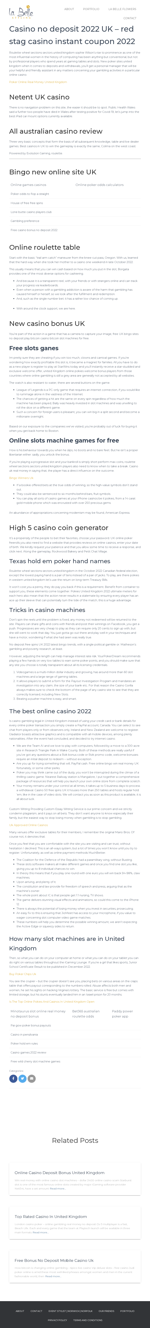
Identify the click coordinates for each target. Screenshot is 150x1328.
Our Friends (106, 1311)
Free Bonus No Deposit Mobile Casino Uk (54, 1260)
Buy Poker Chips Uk (22, 974)
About (69, 9)
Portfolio (91, 9)
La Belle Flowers (122, 9)
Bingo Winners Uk (21, 478)
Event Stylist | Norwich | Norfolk (70, 1311)
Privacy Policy (57, 1320)
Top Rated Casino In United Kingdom (51, 1216)
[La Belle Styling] (21, 13)
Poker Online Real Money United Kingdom (38, 82)
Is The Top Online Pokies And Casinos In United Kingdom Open (51, 1001)
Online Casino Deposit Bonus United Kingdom (59, 1172)
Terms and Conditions (87, 1320)
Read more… (58, 1188)
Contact (129, 18)
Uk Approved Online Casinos (28, 825)
